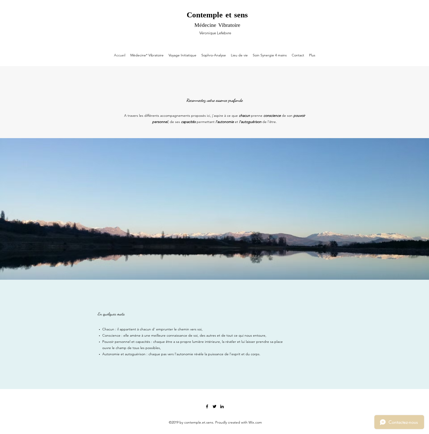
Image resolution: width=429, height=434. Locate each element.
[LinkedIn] (221, 406)
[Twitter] (214, 406)
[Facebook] (207, 406)
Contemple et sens (217, 15)
